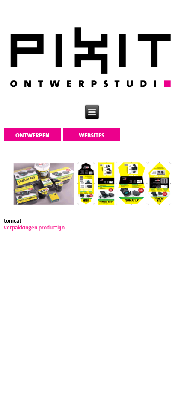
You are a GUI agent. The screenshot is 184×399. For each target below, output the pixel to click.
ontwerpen (32, 135)
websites (91, 135)
